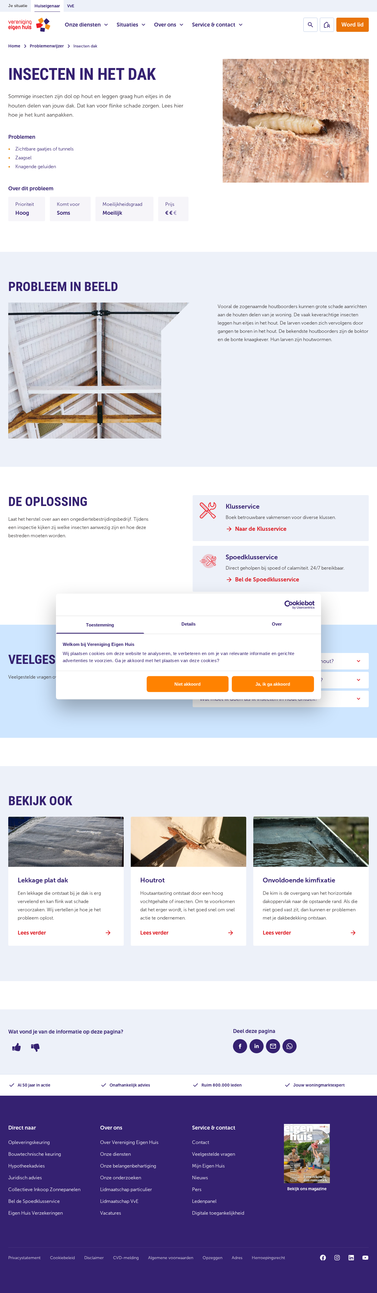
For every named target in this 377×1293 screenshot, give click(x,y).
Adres (237, 1257)
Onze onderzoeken (120, 1177)
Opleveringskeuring (29, 1142)
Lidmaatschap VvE (119, 1201)
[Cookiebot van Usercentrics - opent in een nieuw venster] (289, 604)
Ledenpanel (204, 1201)
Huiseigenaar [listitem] (47, 6)
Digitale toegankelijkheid (218, 1213)
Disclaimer (94, 1257)
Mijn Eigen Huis (208, 1166)
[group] (307, 1162)
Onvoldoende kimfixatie (299, 880)
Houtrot (152, 880)
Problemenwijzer (47, 46)
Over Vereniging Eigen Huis (129, 1142)
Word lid (352, 24)
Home (14, 46)
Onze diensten (83, 25)
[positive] (16, 1047)
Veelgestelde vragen (213, 1154)
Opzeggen (212, 1257)
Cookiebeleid (62, 1257)
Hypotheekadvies (26, 1166)
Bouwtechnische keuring (34, 1154)
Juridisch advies (25, 1177)
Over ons (165, 25)
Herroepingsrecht (268, 1257)
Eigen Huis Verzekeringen (35, 1213)
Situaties (127, 25)
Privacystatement (24, 1257)
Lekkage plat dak (43, 880)
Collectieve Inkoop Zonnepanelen (44, 1189)
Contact (200, 1142)
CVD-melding (126, 1257)
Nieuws (200, 1177)
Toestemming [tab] (100, 624)
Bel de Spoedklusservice (34, 1201)
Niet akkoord (187, 683)
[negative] (35, 1047)
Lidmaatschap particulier (126, 1189)
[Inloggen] (327, 25)
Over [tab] (277, 623)
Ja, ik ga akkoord (272, 683)
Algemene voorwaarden (170, 1257)
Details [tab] (188, 623)
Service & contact (213, 25)
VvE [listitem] (70, 6)
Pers (196, 1189)
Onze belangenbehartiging (128, 1166)
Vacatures (110, 1213)
